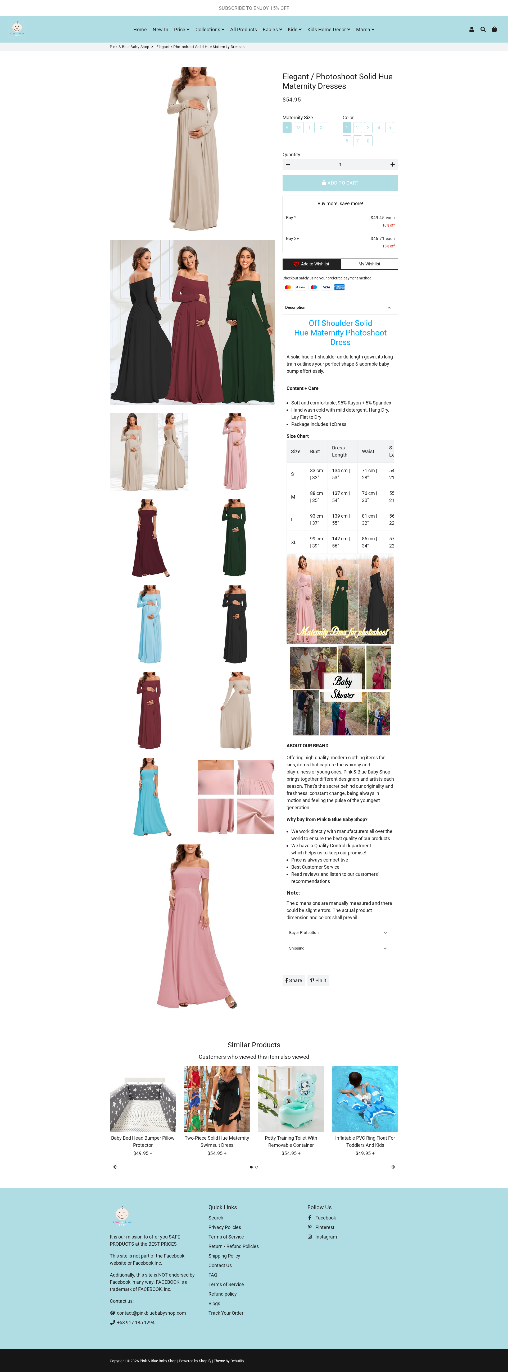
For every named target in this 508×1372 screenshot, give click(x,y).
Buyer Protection (304, 932)
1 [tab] (251, 1167)
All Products (243, 29)
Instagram (325, 1237)
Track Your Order (225, 1313)
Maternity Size (298, 117)
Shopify (205, 1361)
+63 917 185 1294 (135, 1322)
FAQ (212, 1275)
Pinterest (324, 1227)
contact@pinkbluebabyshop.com (151, 1313)
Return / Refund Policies (233, 1246)
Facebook (325, 1218)
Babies (271, 29)
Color (348, 117)
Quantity (291, 154)
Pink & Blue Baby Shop (129, 47)
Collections (208, 29)
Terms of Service (226, 1237)
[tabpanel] (143, 1111)
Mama (364, 29)
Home (140, 29)
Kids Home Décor (327, 29)
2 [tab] (256, 1167)
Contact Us (220, 1265)
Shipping (296, 948)
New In (160, 29)
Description (295, 307)
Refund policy (222, 1294)
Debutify (237, 1361)
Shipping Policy (224, 1256)
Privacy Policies (224, 1227)
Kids (293, 29)
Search (215, 1218)
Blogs (214, 1303)
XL (322, 127)
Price (180, 29)
